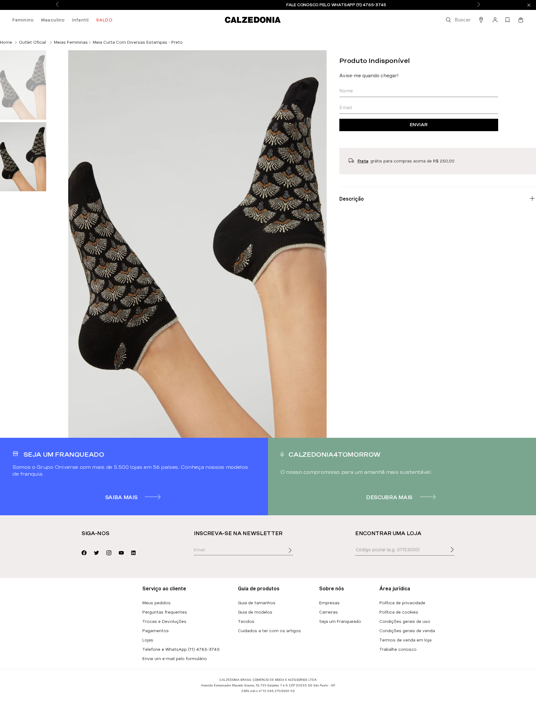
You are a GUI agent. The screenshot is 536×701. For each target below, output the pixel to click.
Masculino (53, 19)
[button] (458, 20)
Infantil (80, 19)
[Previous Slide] (57, 5)
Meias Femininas (71, 42)
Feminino (23, 19)
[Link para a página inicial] (6, 42)
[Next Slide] (478, 5)
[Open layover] (296, 554)
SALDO (104, 19)
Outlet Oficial (32, 42)
